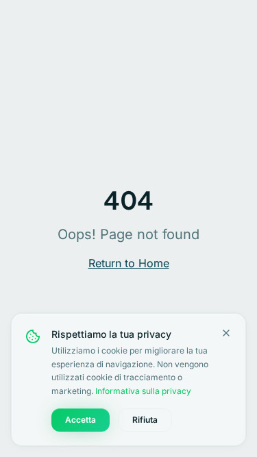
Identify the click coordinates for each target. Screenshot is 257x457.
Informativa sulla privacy (143, 391)
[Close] (226, 333)
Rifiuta (145, 420)
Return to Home (128, 263)
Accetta (80, 420)
